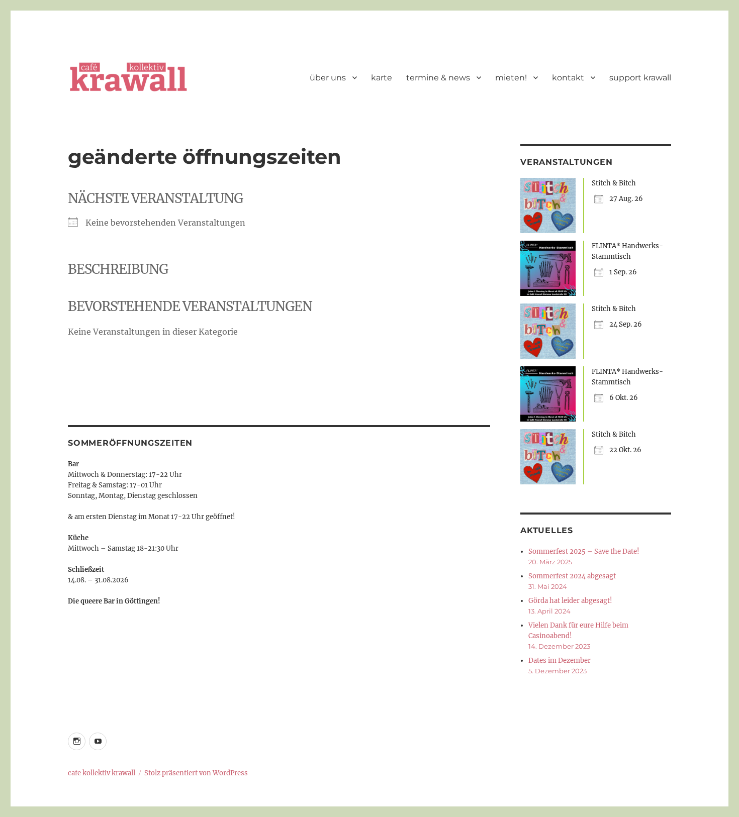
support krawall (640, 77)
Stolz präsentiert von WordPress (196, 773)
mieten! (511, 77)
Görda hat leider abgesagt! (570, 600)
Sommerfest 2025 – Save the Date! (583, 551)
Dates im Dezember (559, 660)
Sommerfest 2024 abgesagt (572, 576)
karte (381, 77)
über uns (328, 77)
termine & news (438, 77)
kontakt (568, 77)
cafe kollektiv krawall (101, 773)
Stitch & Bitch (614, 183)
